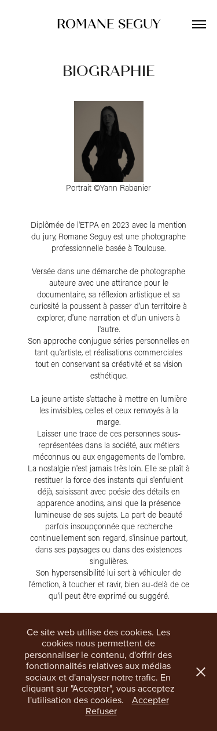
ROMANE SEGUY (109, 24)
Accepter (150, 699)
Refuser (101, 710)
